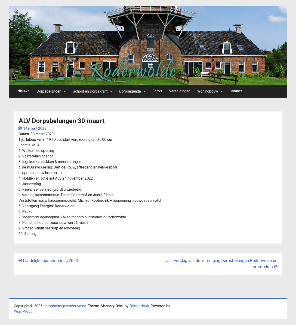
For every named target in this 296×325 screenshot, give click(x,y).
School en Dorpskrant (90, 91)
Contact (236, 91)
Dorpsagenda (130, 91)
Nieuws (23, 91)
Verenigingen (179, 91)
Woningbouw (207, 91)
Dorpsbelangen (49, 91)
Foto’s (157, 91)
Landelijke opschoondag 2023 (50, 260)
